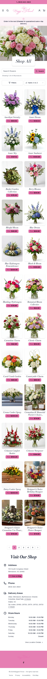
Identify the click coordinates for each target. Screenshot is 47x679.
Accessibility (26, 675)
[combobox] (34, 82)
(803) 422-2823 (24, 2)
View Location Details (33, 642)
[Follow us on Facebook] (23, 662)
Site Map (35, 675)
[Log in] (39, 10)
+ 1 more (11, 607)
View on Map (16, 576)
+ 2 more (27, 599)
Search (41, 71)
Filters (13, 83)
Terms (11, 675)
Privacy (17, 675)
